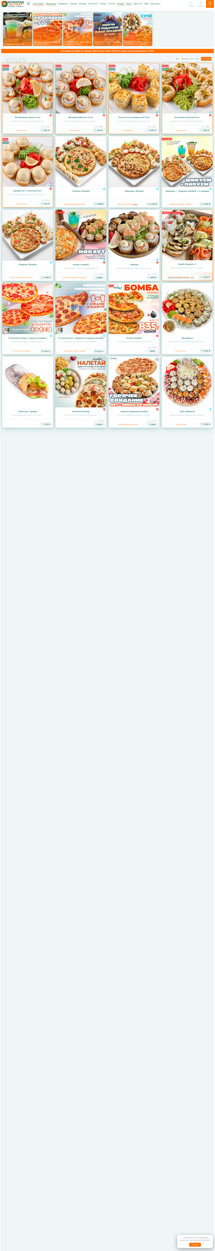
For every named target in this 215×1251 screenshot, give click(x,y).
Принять (195, 1245)
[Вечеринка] (187, 308)
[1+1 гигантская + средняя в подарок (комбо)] (80, 308)
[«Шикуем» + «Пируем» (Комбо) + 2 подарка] (187, 161)
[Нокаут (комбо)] (80, 235)
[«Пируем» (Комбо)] (27, 235)
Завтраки (63, 3)
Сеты (128, 3)
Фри (146, 3)
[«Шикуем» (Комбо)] (134, 161)
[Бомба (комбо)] (134, 308)
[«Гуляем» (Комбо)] (80, 161)
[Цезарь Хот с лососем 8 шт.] (28, 162)
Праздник (51, 3)
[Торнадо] (134, 235)
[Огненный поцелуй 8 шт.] (187, 88)
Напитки (92, 3)
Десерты (155, 3)
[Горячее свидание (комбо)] (134, 381)
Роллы (111, 3)
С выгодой (38, 3)
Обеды (73, 3)
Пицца (102, 3)
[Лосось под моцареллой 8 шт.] (134, 88)
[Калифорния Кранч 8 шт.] (28, 88)
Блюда (82, 3)
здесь (135, 204)
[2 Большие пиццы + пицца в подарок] (27, 308)
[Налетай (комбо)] (80, 381)
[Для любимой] (187, 381)
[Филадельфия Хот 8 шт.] (81, 88)
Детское (137, 3)
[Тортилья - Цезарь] (27, 381)
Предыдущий (6, 23)
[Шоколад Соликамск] (12, 3)
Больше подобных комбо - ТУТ (181, 277)
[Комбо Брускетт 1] (187, 235)
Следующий (209, 23)
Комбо (120, 3)
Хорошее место (191, 59)
